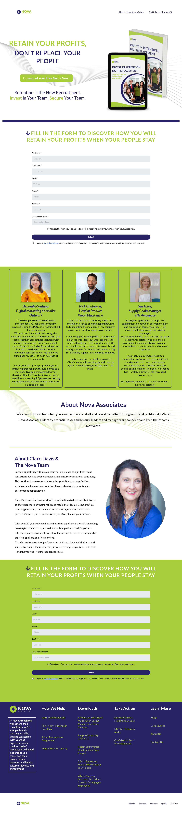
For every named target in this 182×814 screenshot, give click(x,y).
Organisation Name (40, 216)
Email (34, 179)
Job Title (36, 204)
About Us (156, 733)
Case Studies (158, 725)
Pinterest (154, 804)
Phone (35, 191)
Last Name (36, 166)
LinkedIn (131, 804)
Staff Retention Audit (160, 12)
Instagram (142, 804)
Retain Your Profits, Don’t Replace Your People (88, 750)
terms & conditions (51, 243)
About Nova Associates (131, 12)
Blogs (154, 717)
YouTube (174, 804)
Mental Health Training (54, 748)
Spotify (164, 804)
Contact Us (157, 741)
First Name (36, 153)
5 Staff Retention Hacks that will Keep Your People (89, 764)
